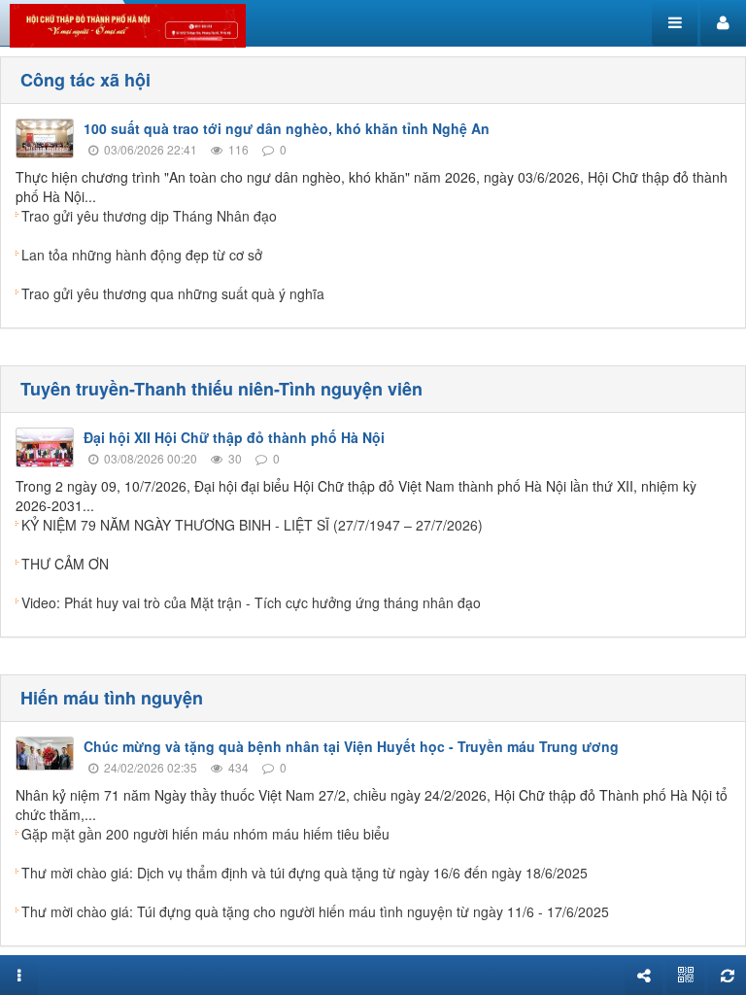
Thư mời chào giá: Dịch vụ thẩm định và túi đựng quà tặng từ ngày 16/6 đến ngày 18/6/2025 (304, 872)
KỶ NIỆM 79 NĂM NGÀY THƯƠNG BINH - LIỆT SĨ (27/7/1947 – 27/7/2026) (252, 524)
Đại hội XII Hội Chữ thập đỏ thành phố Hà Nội (234, 437)
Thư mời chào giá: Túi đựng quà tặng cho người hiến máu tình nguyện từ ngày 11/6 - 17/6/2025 (315, 911)
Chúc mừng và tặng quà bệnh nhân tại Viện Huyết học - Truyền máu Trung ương (351, 746)
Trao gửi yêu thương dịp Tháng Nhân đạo (149, 215)
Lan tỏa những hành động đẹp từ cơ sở (141, 254)
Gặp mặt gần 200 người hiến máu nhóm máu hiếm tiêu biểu (205, 833)
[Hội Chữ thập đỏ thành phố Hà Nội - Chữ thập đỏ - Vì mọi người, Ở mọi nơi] (128, 23)
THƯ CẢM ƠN (65, 563)
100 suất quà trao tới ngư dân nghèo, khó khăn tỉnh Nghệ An (287, 128)
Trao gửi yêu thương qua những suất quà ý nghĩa (172, 293)
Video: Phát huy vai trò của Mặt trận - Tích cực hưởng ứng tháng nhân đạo (251, 602)
